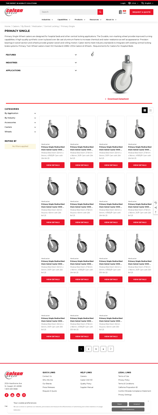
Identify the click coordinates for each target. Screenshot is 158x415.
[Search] (100, 12)
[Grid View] (145, 110)
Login (123, 3)
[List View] (150, 110)
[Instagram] (24, 395)
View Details (53, 165)
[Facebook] (7, 395)
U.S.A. (134, 3)
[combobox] (147, 3)
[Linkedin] (18, 395)
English (148, 3)
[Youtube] (12, 395)
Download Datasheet (118, 99)
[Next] (111, 349)
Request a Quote (141, 12)
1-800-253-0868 (11, 389)
